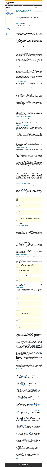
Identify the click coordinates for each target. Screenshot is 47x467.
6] (35, 144)
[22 (25, 261)
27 (19, 345)
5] (16, 129)
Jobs (39, 5)
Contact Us (27, 464)
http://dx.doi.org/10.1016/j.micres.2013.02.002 (22, 402)
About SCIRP (22, 464)
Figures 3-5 (35, 243)
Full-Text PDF (36, 8)
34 (30, 354)
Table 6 (31, 290)
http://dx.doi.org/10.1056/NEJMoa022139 (22, 376)
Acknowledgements (8, 34)
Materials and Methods (8, 29)
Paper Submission (8, 14)
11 (27, 71)
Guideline (7, 12)
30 (35, 351)
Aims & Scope (8, 10)
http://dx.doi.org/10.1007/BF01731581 (21, 425)
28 (18, 346)
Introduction (7, 28)
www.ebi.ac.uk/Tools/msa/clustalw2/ (20, 133)
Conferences (24, 5)
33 (32, 353)
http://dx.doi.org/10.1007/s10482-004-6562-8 (22, 398)
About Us (34, 5)
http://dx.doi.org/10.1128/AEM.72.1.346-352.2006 (23, 395)
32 (31, 353)
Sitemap (24, 464)
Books (18, 5)
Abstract (35, 7)
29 (34, 346)
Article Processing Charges (9, 13)
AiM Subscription (8, 15)
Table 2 (25, 189)
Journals (13, 5)
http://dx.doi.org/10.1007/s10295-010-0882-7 (32, 389)
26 (29, 344)
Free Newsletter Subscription (9, 16)
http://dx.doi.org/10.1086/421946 (21, 382)
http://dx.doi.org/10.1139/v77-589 (21, 419)
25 (28, 344)
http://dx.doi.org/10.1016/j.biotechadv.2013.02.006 (33, 439)
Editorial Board (8, 11)
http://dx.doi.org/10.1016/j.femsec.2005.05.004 (30, 392)
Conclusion (7, 33)
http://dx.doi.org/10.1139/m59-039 (21, 435)
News (29, 5)
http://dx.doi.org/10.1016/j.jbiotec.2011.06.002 (34, 404)
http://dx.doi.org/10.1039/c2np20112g (33, 406)
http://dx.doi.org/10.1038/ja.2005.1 (21, 384)
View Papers (7, 9)
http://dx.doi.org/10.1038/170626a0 (32, 413)
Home (8, 5)
